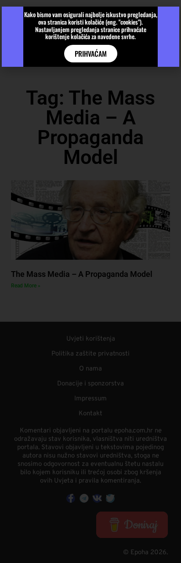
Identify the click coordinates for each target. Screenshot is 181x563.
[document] (90, 281)
